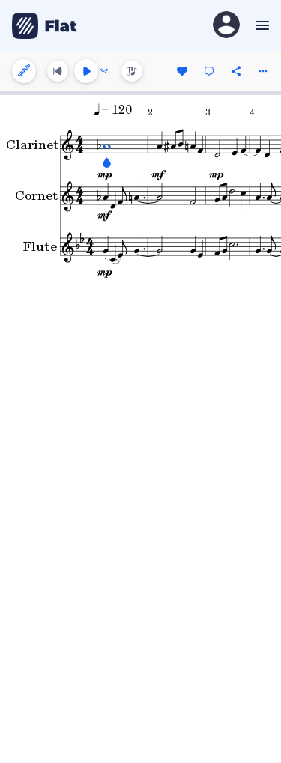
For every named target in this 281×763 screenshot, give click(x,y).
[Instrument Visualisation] (131, 71)
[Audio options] (104, 71)
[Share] (236, 71)
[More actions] (263, 71)
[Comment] (209, 71)
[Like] (182, 71)
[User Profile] (226, 25)
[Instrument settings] (24, 71)
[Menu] (260, 25)
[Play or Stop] (86, 71)
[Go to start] (57, 71)
